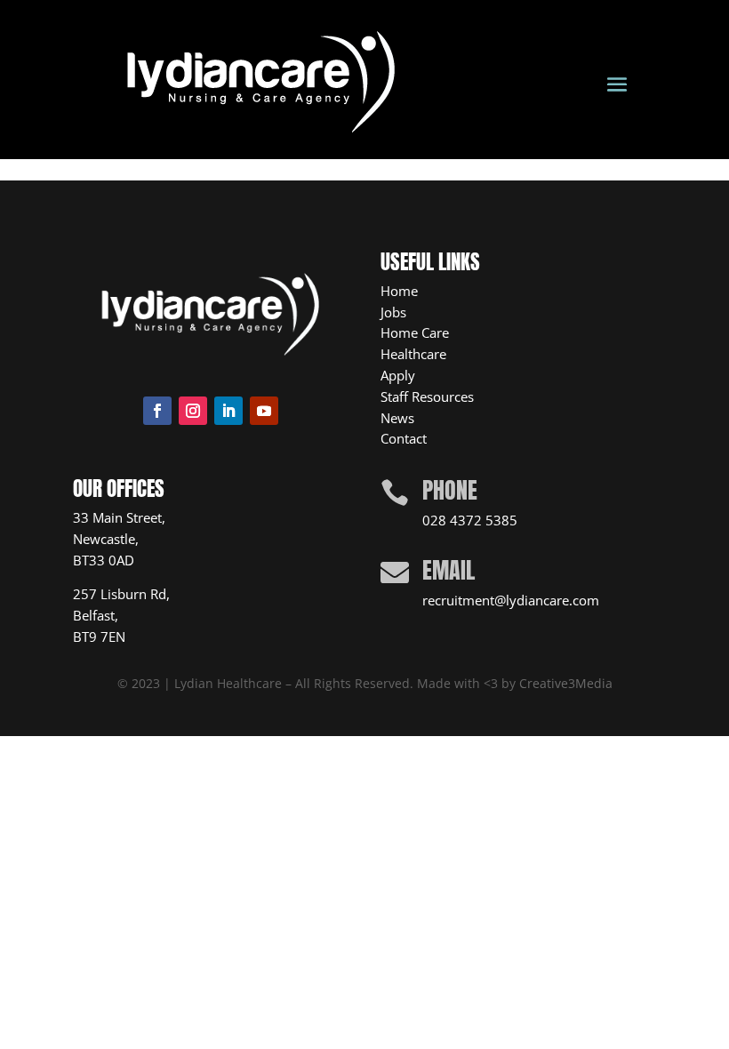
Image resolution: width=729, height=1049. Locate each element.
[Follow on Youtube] (264, 410)
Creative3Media (566, 683)
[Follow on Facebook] (157, 410)
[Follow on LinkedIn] (228, 410)
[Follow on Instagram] (193, 410)
